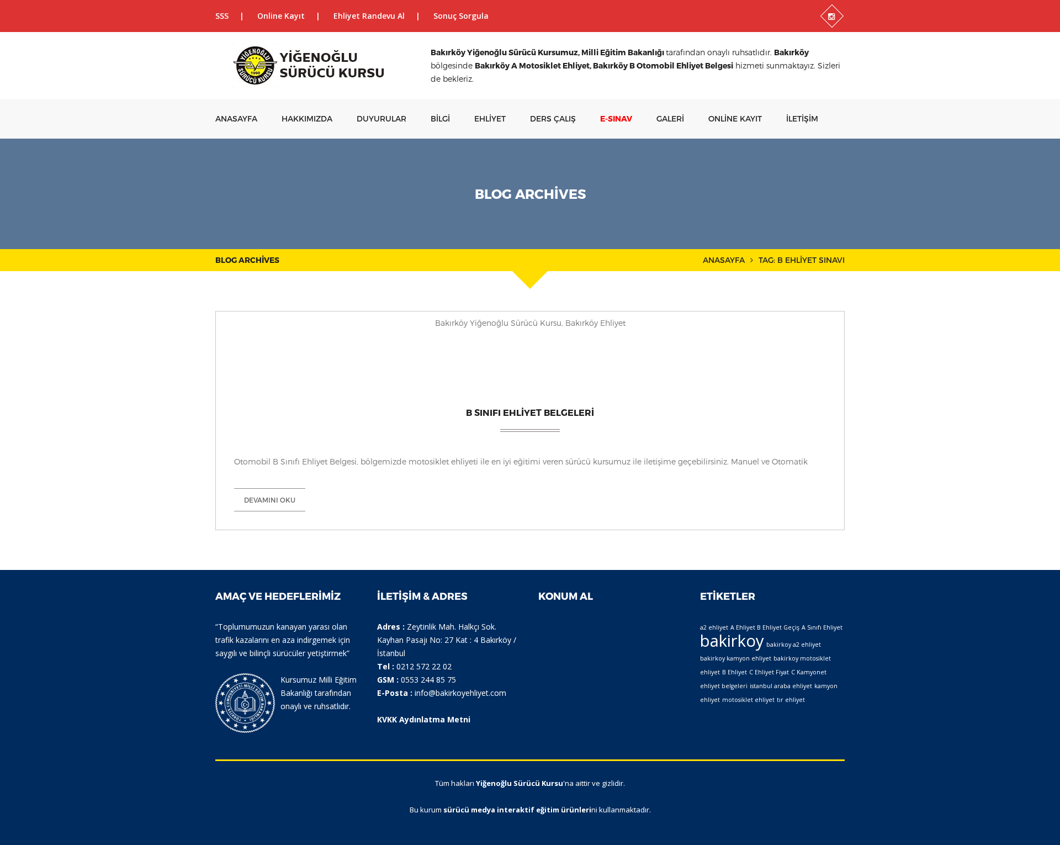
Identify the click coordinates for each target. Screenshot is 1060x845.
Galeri (670, 118)
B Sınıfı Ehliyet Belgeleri (530, 412)
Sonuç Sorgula (461, 15)
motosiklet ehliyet (748, 700)
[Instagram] (832, 16)
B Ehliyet (734, 672)
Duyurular (381, 118)
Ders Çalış (553, 118)
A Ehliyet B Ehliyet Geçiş (764, 627)
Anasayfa (236, 118)
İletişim (802, 118)
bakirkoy (732, 641)
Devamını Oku (269, 500)
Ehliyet (490, 118)
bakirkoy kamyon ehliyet (735, 658)
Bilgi (440, 118)
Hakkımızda (307, 118)
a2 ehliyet (714, 627)
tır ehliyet (791, 700)
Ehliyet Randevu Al (369, 15)
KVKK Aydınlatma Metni (423, 719)
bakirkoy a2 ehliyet (793, 644)
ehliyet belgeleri (724, 686)
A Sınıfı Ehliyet (822, 627)
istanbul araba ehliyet (781, 686)
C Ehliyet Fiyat (769, 672)
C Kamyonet (808, 672)
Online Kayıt (281, 15)
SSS (222, 15)
